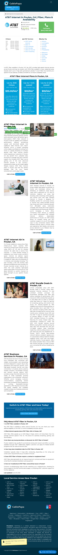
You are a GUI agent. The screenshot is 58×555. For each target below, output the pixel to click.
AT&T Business (29, 46)
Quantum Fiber (28, 517)
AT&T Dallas (36, 488)
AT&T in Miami (24, 485)
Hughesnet (29, 520)
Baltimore (45, 52)
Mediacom (18, 515)
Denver (44, 61)
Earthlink (26, 515)
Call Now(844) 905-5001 (46, 29)
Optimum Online (35, 515)
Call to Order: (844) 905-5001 (29, 413)
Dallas (43, 56)
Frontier (10, 515)
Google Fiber (35, 518)
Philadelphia (45, 50)
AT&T (41, 513)
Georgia (17, 13)
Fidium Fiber (25, 518)
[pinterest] (50, 507)
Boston (44, 48)
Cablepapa (15, 550)
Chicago (44, 44)
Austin (44, 59)
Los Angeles (45, 43)
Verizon (42, 517)
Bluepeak (17, 518)
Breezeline (11, 517)
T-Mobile (19, 517)
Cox (37, 513)
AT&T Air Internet (30, 50)
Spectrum (13, 513)
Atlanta (44, 41)
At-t (13, 13)
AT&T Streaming (29, 51)
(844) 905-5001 (20, 174)
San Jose (44, 57)
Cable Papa (9, 13)
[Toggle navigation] (51, 2)
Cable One (46, 515)
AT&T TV (27, 44)
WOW (36, 517)
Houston (44, 46)
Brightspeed (44, 518)
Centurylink (21, 513)
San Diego (45, 54)
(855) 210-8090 (12, 8)
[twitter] (47, 507)
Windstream (30, 513)
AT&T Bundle (29, 48)
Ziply (46, 513)
